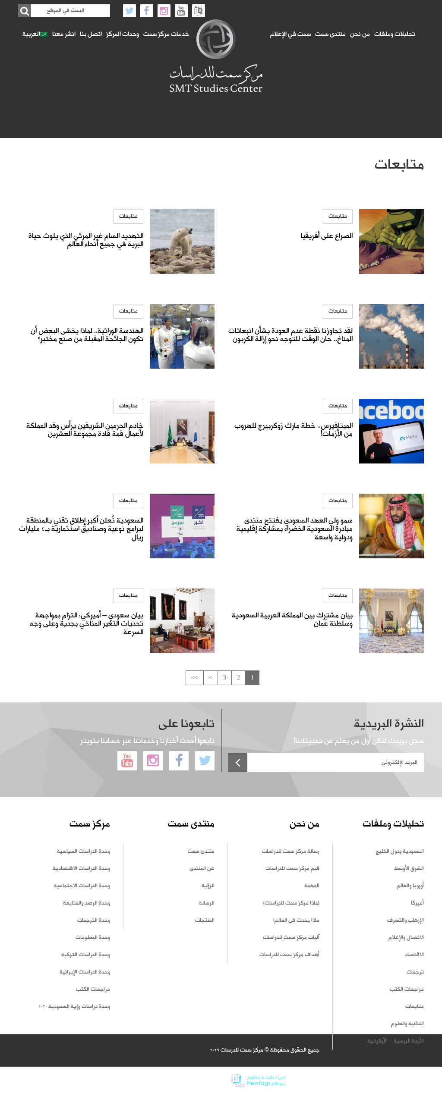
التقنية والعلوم (407, 1024)
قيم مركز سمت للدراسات (292, 869)
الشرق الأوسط (409, 869)
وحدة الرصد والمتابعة (86, 903)
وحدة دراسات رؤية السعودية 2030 (74, 1007)
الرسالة (207, 903)
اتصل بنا (91, 34)
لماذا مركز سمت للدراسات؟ (290, 903)
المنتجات (205, 920)
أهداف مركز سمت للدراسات (289, 955)
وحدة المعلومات (93, 938)
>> (194, 677)
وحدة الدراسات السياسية (83, 851)
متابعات (337, 216)
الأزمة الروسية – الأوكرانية (395, 1041)
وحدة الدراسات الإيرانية (85, 972)
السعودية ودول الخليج (400, 851)
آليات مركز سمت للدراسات (291, 938)
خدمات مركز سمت (166, 34)
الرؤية (208, 886)
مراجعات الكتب (407, 989)
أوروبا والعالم (410, 886)
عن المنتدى (202, 869)
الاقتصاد (414, 955)
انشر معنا (64, 34)
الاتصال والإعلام (406, 938)
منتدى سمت (330, 34)
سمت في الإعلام (290, 34)
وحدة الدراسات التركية (85, 955)
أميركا (417, 903)
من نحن (360, 34)
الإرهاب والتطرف (405, 920)
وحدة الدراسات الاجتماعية (82, 886)
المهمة (311, 886)
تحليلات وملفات (394, 34)
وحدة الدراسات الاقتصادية (81, 869)
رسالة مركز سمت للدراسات (290, 851)
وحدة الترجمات (93, 920)
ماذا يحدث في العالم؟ (295, 920)
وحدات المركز (122, 34)
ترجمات (415, 972)
